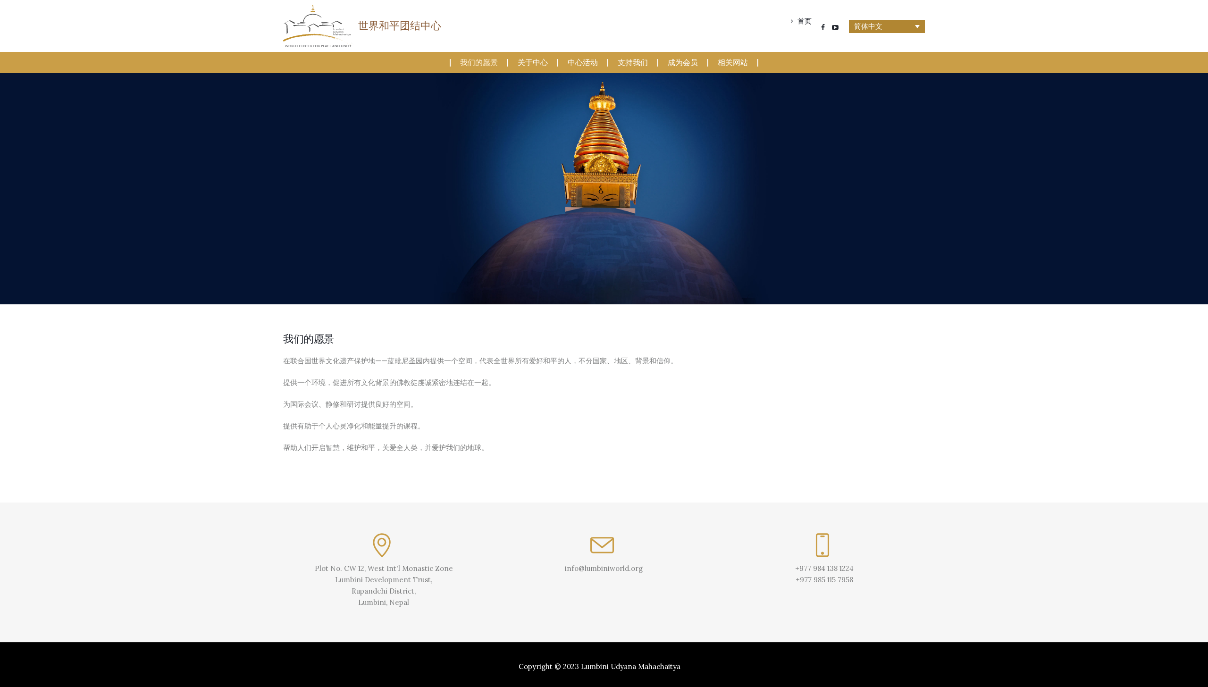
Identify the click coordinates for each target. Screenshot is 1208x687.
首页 (804, 21)
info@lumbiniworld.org (604, 568)
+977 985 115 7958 (824, 579)
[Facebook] (823, 27)
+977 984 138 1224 (824, 568)
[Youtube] (835, 27)
